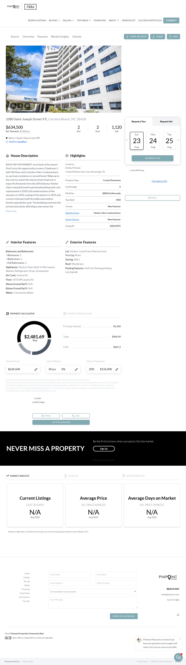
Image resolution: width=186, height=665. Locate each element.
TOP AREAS (82, 20)
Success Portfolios (150, 20)
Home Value (25, 593)
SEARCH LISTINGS (37, 20)
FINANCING (100, 20)
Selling (27, 585)
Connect (26, 601)
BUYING (53, 20)
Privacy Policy (142, 662)
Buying (27, 581)
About (112, 20)
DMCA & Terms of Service (161, 662)
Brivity (16, 662)
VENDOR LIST (129, 20)
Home (27, 573)
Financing (26, 589)
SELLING (67, 20)
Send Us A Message (124, 616)
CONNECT (171, 20)
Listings (26, 577)
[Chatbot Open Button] (178, 657)
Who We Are (24, 597)
